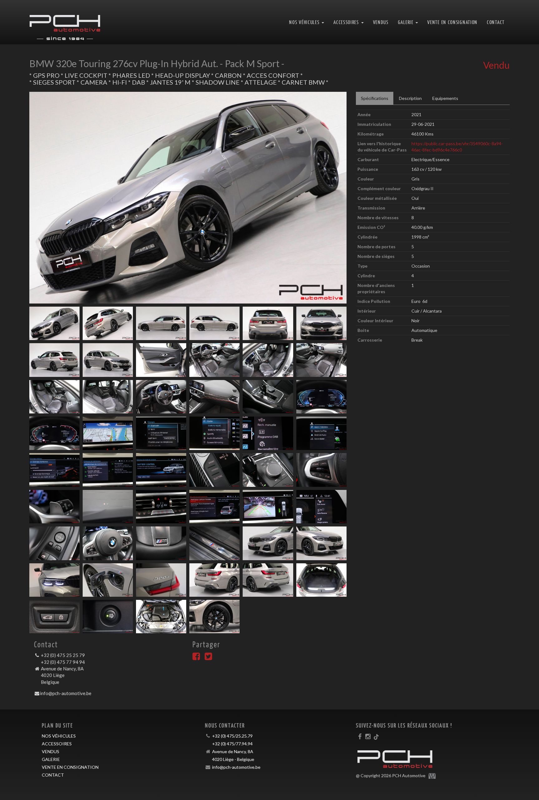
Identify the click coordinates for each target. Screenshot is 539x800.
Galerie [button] (406, 22)
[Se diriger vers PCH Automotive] (65, 22)
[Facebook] (196, 657)
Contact (496, 22)
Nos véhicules (59, 735)
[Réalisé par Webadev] (432, 776)
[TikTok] (376, 736)
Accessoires (57, 743)
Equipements (445, 98)
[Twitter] (208, 657)
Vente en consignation (452, 22)
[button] (53, 198)
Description (410, 98)
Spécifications (374, 98)
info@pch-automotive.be (65, 693)
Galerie (51, 759)
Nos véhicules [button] (305, 22)
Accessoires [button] (346, 22)
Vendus (381, 22)
